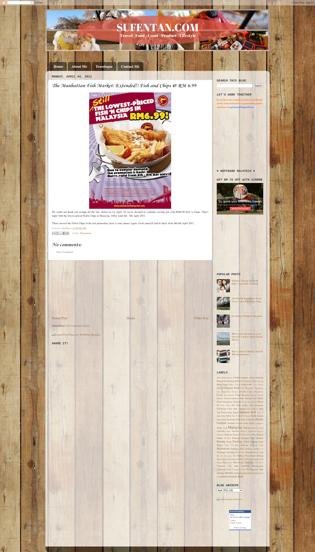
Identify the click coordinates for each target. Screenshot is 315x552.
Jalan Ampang (239, 408)
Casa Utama (258, 384)
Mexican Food (257, 428)
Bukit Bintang (245, 381)
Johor (229, 415)
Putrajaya (235, 448)
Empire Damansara (255, 391)
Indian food (247, 405)
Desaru (243, 391)
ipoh (245, 472)
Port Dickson (241, 445)
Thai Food (238, 462)
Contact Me (130, 66)
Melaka (247, 427)
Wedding (220, 472)
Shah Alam (240, 452)
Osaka (220, 438)
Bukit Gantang (257, 381)
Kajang (247, 416)
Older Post (201, 318)
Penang (221, 441)
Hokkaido (237, 401)
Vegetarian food (224, 469)
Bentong (230, 380)
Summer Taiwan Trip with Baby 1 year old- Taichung (245, 282)
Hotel (260, 401)
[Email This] (53, 233)
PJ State (227, 438)
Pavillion (259, 437)
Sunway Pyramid (228, 459)
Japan (235, 412)
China (220, 388)
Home (58, 66)
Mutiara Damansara (248, 431)
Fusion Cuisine (223, 398)
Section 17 (258, 448)
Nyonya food (231, 434)
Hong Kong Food (249, 402)
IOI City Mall (223, 405)
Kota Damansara (248, 419)
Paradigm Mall (247, 437)
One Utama (257, 434)
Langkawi (259, 423)
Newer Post (59, 318)
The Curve (258, 462)
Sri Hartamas (226, 456)
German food (251, 398)
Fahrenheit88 (229, 395)
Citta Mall (244, 388)
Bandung (259, 377)
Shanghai (249, 452)
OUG (240, 434)
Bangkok (221, 381)
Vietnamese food (239, 469)
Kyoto (251, 423)
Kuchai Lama (242, 423)
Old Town (247, 434)
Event (220, 395)
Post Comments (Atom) (78, 325)
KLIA (241, 415)
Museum (236, 431)
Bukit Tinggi (222, 384)
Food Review (242, 395)
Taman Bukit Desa (224, 462)
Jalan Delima (252, 408)
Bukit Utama (235, 384)
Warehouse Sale (255, 469)
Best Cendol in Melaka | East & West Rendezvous (247, 353)
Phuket (220, 445)
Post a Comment (65, 251)
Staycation (250, 455)
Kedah (253, 415)
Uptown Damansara (252, 465)
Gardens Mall (237, 398)
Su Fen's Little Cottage (240, 517)
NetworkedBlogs (237, 511)
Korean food (233, 419)
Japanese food (247, 412)
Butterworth (246, 384)
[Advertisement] (130, 288)
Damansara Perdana (229, 391)
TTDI (246, 459)
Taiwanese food (256, 459)
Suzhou (240, 459)
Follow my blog (240, 528)
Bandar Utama (248, 377)
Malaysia (235, 427)
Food (232, 523)
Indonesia (259, 405)
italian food (252, 472)
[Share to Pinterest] (67, 233)
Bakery (238, 377)
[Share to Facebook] (64, 233)
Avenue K (231, 377)
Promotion (85, 233)
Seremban (231, 452)
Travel (238, 523)
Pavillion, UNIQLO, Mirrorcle (247, 316)
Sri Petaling (238, 455)
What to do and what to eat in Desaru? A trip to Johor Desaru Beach (247, 336)
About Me (79, 66)
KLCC (235, 416)
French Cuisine (257, 395)
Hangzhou (227, 401)
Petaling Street (256, 441)
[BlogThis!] (57, 233)
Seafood (248, 448)
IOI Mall (236, 405)
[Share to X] (60, 233)
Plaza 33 (229, 445)
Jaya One (221, 415)
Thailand (249, 462)
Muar (228, 431)
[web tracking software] (229, 499)
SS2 (242, 448)
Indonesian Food (224, 408)
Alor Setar (221, 377)
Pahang (236, 438)
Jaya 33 (260, 412)
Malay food (222, 427)
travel (224, 476)
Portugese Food (256, 445)
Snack (256, 452)
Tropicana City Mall (227, 465)
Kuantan (231, 423)
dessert (229, 473)
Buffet (237, 380)
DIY (252, 388)
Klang (224, 419)
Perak (229, 441)
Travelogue (104, 66)
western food (235, 476)
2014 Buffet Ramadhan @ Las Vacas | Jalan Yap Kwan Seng (247, 300)
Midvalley (221, 431)
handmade (238, 472)
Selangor (221, 452)
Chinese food (231, 388)
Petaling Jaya (241, 441)
